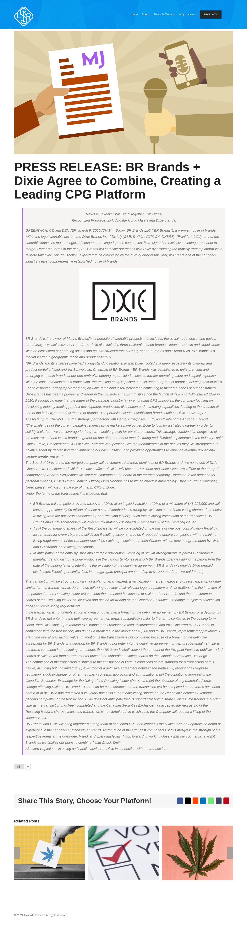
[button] (229, 14)
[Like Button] (19, 766)
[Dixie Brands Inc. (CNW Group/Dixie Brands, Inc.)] (124, 301)
